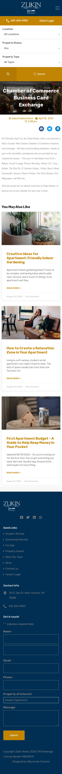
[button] (41, 128)
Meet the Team (14, 557)
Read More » (14, 288)
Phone (8, 677)
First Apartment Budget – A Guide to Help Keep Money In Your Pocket (30, 442)
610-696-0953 (19, 20)
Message (9, 707)
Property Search (14, 551)
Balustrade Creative (38, 761)
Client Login (47, 20)
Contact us (11, 568)
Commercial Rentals (16, 539)
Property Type (10, 56)
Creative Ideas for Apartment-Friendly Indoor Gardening (30, 258)
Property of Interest (18, 694)
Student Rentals (14, 534)
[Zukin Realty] (31, 12)
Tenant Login (13, 574)
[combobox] (31, 35)
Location (7, 29)
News (8, 563)
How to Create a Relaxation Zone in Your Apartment (30, 350)
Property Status (12, 43)
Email (7, 660)
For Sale (10, 545)
